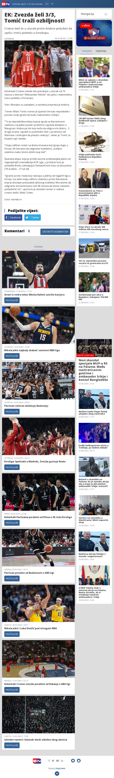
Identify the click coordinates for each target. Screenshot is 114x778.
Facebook (15, 217)
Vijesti (23, 4)
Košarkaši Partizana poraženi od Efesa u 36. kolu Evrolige (38, 517)
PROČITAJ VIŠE (12, 300)
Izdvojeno (87, 50)
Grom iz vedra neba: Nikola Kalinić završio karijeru (34, 294)
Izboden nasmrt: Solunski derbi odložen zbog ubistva (35, 739)
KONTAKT (39, 4)
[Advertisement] (94, 322)
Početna (16, 4)
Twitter (35, 217)
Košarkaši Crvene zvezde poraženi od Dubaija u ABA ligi (37, 684)
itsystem (60, 768)
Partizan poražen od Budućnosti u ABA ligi (29, 572)
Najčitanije (101, 50)
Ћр (52, 4)
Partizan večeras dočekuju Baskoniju (26, 405)
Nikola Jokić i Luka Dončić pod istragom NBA (30, 628)
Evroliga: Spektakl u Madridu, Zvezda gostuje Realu (35, 461)
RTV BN (31, 4)
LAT (46, 4)
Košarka (38, 246)
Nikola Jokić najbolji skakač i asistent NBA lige (32, 350)
